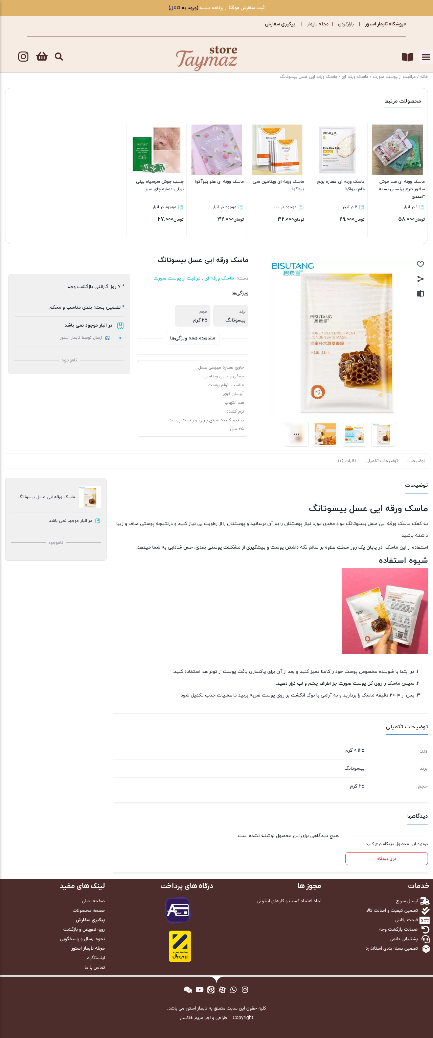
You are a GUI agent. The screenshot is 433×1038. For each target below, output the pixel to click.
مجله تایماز (317, 24)
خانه (424, 77)
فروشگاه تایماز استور (385, 24)
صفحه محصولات (89, 910)
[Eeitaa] (210, 989)
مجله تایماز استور (88, 948)
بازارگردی (346, 24)
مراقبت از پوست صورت (394, 77)
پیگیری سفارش (280, 24)
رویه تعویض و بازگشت (84, 929)
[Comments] (188, 989)
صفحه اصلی (93, 901)
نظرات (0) (347, 461)
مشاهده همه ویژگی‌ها (192, 338)
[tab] (416, 461)
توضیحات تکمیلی (381, 461)
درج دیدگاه (386, 858)
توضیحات (416, 461)
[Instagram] (23, 56)
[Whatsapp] (234, 989)
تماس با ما (95, 967)
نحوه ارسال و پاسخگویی (82, 939)
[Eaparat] (222, 989)
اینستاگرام (96, 958)
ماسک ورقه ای (355, 77)
